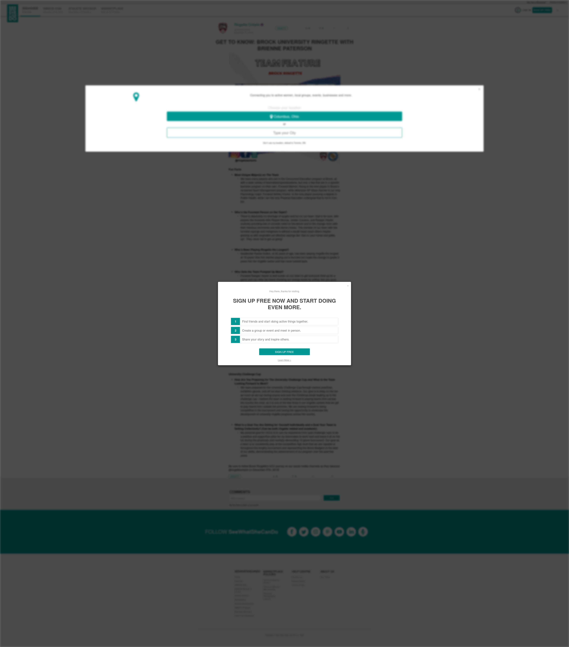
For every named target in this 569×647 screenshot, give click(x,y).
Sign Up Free (284, 352)
